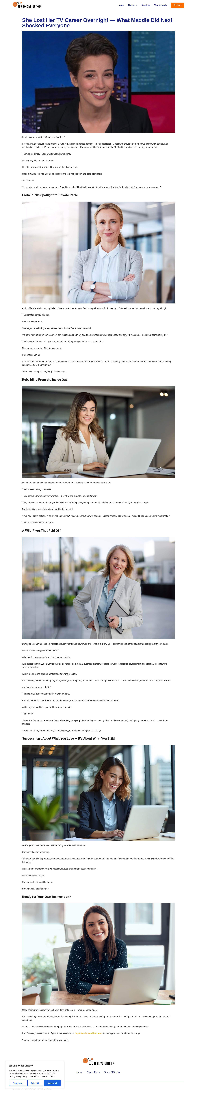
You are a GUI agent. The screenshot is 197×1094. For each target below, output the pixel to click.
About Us (132, 5)
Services (145, 5)
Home (121, 5)
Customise (17, 1083)
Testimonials (160, 5)
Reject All (35, 1083)
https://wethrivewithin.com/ (88, 1033)
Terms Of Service (112, 1072)
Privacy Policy (93, 1072)
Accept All (52, 1083)
